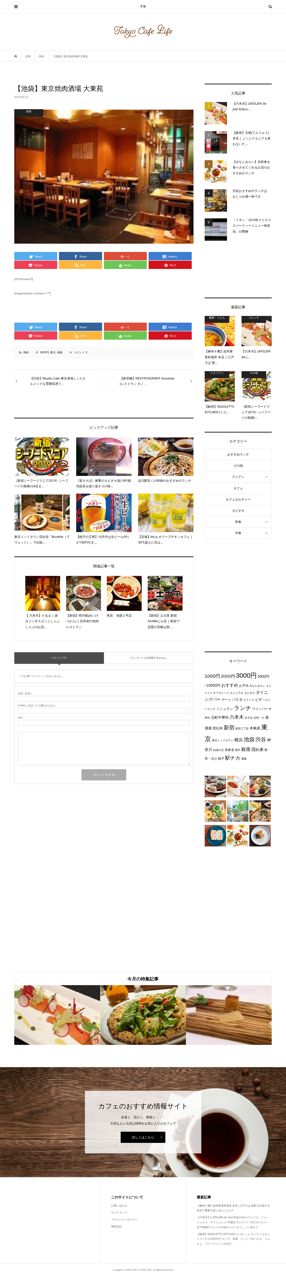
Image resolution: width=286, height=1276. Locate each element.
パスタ (237, 699)
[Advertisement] (238, 269)
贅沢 (237, 750)
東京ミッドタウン (222, 740)
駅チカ (232, 758)
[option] (57, 1015)
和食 (238, 522)
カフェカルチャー (238, 499)
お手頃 (243, 685)
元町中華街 (220, 717)
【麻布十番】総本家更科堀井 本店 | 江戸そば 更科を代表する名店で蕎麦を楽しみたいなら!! (233, 1208)
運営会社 (116, 1226)
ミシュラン (224, 709)
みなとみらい (257, 685)
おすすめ (229, 685)
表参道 (229, 750)
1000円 (212, 676)
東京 (53, 352)
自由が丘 (218, 750)
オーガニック (221, 692)
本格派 (255, 728)
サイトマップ (119, 1212)
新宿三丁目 (242, 728)
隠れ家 (258, 749)
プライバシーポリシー (124, 1219)
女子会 (249, 717)
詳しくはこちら (143, 1137)
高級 (244, 758)
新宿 (229, 728)
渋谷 (260, 739)
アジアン (238, 477)
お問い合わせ (119, 1205)
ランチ (242, 708)
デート (226, 699)
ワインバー (260, 709)
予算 (143, 6)
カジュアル (236, 692)
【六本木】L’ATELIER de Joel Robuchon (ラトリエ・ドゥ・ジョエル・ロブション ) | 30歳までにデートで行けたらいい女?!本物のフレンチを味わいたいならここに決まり (233, 1222)
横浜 (238, 739)
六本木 (237, 717)
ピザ (258, 699)
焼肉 (26, 352)
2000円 (228, 676)
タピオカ (238, 510)
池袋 (59, 352)
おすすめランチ (238, 454)
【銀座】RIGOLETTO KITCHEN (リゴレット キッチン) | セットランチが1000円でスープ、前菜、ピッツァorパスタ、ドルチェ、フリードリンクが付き (233, 1239)
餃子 (221, 758)
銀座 (246, 749)
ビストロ (249, 699)
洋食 (238, 533)
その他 (238, 465)
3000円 (44, 352)
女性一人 (259, 717)
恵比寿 (218, 728)
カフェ (238, 488)
